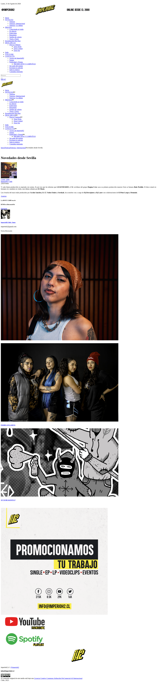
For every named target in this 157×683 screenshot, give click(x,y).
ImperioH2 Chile (6, 181)
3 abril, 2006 (5, 179)
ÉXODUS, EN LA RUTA (8, 425)
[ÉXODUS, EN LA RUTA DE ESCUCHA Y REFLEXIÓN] (59, 421)
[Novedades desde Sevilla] (5, 218)
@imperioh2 (15, 667)
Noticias (7, 148)
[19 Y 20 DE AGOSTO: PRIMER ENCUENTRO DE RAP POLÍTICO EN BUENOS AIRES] (59, 496)
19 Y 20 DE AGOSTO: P (8, 500)
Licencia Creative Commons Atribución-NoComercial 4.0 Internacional (58, 678)
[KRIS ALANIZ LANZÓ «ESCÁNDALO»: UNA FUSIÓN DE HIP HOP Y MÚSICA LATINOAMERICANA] (59, 340)
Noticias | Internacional (18, 148)
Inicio (3, 148)
